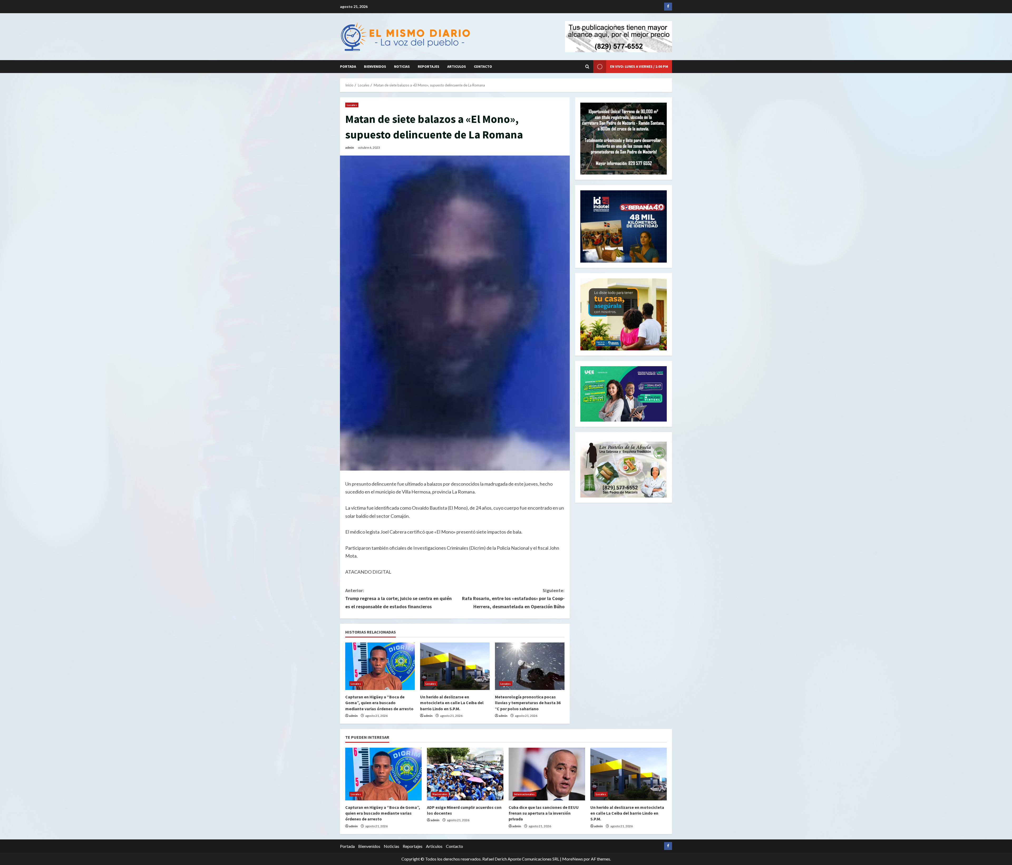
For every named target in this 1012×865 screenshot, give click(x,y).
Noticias (402, 66)
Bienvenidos (375, 66)
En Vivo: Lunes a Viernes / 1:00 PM (639, 66)
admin (349, 147)
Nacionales (439, 794)
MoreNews (572, 858)
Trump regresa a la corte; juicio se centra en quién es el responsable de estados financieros (398, 598)
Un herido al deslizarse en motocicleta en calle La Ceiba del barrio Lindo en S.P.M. (452, 702)
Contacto (483, 66)
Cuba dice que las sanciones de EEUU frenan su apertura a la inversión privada (544, 813)
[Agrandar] (660, 448)
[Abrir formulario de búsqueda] (587, 66)
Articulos (456, 66)
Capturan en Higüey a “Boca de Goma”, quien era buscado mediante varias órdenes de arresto (379, 702)
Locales (352, 105)
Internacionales (524, 794)
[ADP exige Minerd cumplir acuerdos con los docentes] (465, 774)
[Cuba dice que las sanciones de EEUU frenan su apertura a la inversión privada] (547, 774)
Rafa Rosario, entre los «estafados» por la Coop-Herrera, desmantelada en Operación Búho (513, 598)
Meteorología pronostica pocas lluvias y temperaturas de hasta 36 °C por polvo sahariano (528, 702)
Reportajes (428, 66)
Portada (348, 66)
